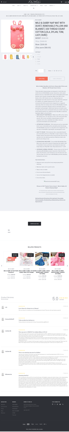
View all (14, 415)
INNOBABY (14, 404)
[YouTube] (60, 404)
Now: (37, 44)
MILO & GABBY (38, 19)
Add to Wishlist (57, 78)
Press (41, 5)
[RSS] (62, 404)
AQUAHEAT (15, 408)
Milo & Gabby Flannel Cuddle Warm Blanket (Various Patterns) (42, 272)
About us (26, 5)
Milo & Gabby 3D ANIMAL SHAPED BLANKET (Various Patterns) (58, 272)
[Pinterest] (57, 404)
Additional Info (34, 223)
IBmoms (51, 5)
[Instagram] (52, 404)
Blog (46, 5)
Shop (18, 5)
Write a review (4, 299)
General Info (33, 5)
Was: (37, 41)
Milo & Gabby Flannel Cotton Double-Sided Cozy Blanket (26, 271)
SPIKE (13, 413)
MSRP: (38, 38)
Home (13, 5)
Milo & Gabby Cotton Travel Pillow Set (11, 271)
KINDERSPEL (15, 406)
